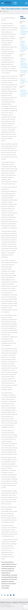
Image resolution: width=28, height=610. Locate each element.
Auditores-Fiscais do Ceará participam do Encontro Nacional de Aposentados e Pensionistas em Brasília (24, 65)
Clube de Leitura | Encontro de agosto (23, 81)
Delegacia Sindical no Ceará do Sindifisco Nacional (9, 3)
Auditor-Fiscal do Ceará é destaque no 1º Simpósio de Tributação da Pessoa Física (24, 46)
